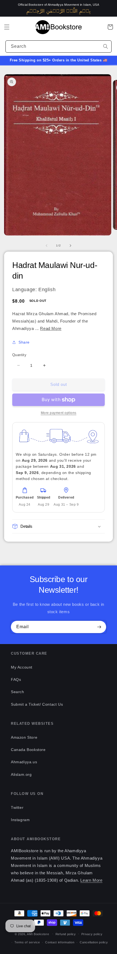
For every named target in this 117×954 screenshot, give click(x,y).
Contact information (59, 942)
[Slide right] (70, 246)
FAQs (16, 679)
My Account (21, 667)
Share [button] (24, 342)
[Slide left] (47, 246)
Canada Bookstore (28, 749)
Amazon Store (24, 737)
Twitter (17, 807)
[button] (7, 27)
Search (17, 692)
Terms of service (27, 942)
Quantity (19, 355)
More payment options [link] (58, 413)
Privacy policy (92, 934)
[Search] (106, 46)
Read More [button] (50, 328)
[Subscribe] (99, 627)
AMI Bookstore (38, 933)
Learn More (91, 880)
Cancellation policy (94, 942)
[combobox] (58, 46)
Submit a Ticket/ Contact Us (37, 704)
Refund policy (66, 934)
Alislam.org (21, 774)
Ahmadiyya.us (24, 762)
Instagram (20, 820)
